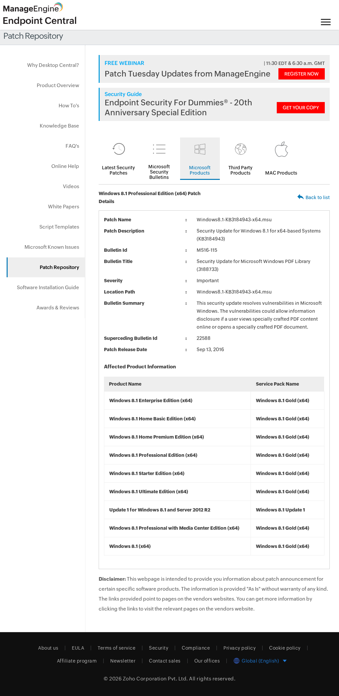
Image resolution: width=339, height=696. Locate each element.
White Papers (63, 206)
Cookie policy (285, 648)
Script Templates (59, 227)
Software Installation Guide (48, 287)
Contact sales (165, 661)
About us (48, 648)
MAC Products (281, 173)
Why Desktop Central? (53, 65)
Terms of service (116, 648)
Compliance (196, 648)
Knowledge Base (59, 126)
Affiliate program (77, 661)
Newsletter (122, 661)
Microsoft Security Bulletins (159, 172)
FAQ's (72, 146)
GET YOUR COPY (301, 107)
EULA (78, 648)
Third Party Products (240, 170)
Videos (71, 186)
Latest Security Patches (118, 170)
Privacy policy (239, 648)
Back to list (318, 197)
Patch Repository (59, 267)
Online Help (65, 166)
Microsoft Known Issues (51, 247)
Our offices (207, 661)
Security (158, 648)
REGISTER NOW (301, 74)
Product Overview (58, 85)
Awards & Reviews (57, 307)
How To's (69, 105)
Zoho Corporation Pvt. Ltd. (155, 678)
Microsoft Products (200, 170)
